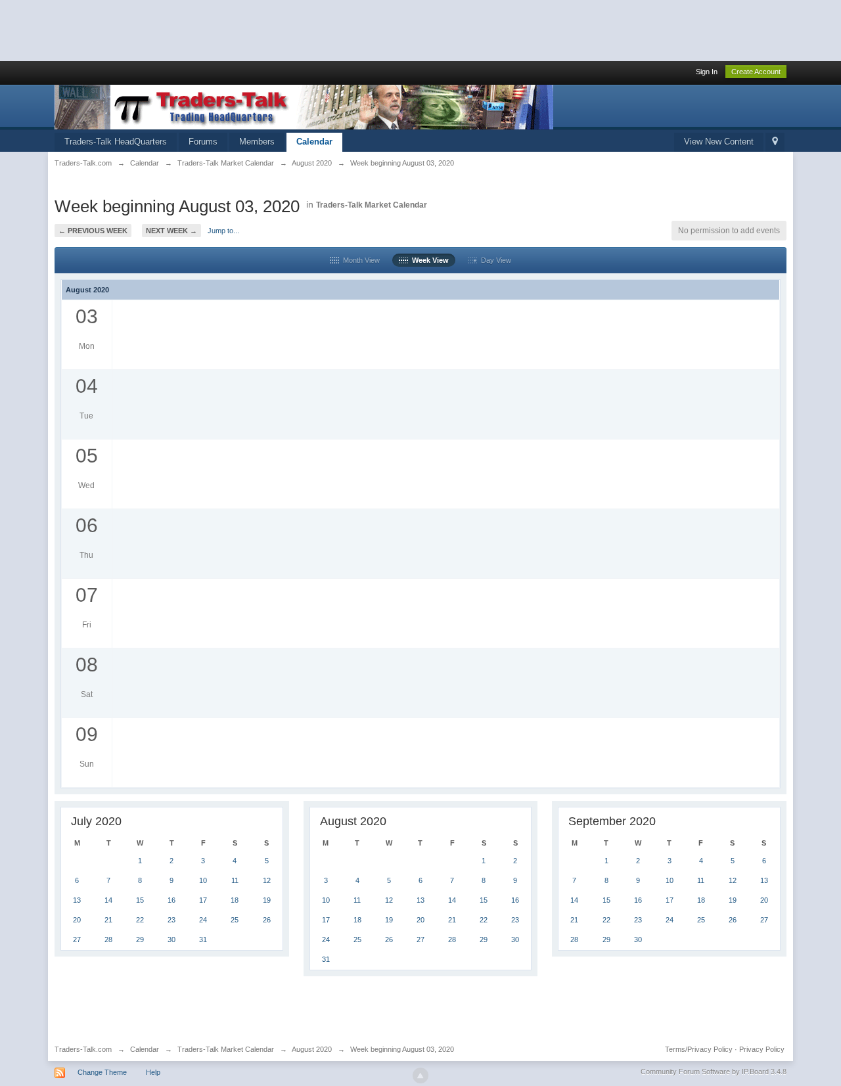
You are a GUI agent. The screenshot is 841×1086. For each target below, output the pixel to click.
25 (235, 920)
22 (140, 920)
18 (235, 900)
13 (77, 900)
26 (267, 920)
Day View (494, 260)
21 (108, 920)
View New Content (719, 142)
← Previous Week (92, 231)
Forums (203, 142)
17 (203, 900)
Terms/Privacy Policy (699, 1049)
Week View (428, 260)
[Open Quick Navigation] (774, 142)
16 (171, 900)
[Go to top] (420, 1075)
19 (267, 900)
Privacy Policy (761, 1049)
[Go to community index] (304, 106)
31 (203, 939)
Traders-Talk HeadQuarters (115, 142)
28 (108, 939)
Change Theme (102, 1072)
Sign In (706, 72)
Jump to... (223, 231)
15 (140, 900)
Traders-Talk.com (83, 1049)
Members (257, 142)
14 (108, 900)
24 (203, 920)
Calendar (314, 142)
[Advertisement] (239, 29)
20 (77, 920)
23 (171, 920)
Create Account (756, 72)
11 (235, 880)
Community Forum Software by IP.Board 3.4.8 (713, 1071)
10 (203, 880)
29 (140, 939)
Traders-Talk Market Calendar (371, 205)
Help (153, 1072)
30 (171, 939)
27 (77, 939)
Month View (359, 260)
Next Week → (171, 231)
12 (267, 880)
